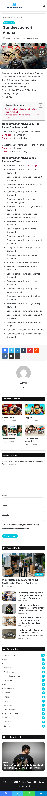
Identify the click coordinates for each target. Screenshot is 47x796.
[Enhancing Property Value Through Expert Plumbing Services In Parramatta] (9, 596)
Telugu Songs (16, 17)
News (6, 664)
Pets (5, 684)
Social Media (9, 689)
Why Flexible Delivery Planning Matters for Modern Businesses (20, 581)
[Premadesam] (12, 430)
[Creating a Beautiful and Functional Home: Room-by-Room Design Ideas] (9, 621)
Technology (8, 680)
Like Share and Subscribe (31, 439)
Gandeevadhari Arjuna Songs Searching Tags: (22, 116)
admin (8, 39)
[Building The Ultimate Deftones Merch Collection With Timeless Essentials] (9, 609)
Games (7, 718)
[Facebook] (5, 350)
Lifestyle (7, 722)
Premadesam (8, 438)
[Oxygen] (35, 409)
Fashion (7, 693)
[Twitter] (11, 350)
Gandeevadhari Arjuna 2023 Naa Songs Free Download (21, 110)
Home (7, 17)
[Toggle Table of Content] (39, 105)
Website (5, 515)
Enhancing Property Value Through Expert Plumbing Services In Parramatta (30, 595)
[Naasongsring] (14, 6)
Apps (6, 701)
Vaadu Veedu (8, 417)
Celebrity (7, 726)
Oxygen (28, 417)
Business (7, 668)
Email (5, 505)
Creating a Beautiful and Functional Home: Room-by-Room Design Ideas (30, 620)
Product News (10, 672)
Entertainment (10, 709)
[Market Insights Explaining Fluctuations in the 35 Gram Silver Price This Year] (9, 634)
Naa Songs (39, 782)
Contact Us (26, 786)
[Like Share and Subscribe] (35, 430)
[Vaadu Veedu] (12, 409)
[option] (23, 756)
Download (6, 135)
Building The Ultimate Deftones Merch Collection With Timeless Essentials (31, 608)
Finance (7, 697)
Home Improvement (12, 676)
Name (5, 495)
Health (6, 659)
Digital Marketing (11, 713)
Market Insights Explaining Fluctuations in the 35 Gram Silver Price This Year (31, 633)
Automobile (8, 705)
